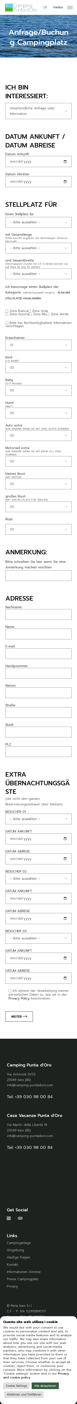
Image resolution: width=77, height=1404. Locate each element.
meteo (58, 7)
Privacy (12, 1286)
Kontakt (12, 1264)
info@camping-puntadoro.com (30, 1085)
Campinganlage (19, 1243)
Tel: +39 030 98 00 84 (30, 1096)
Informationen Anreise (24, 1272)
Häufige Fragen (18, 1257)
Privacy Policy (19, 998)
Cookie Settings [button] (16, 1386)
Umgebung (15, 1250)
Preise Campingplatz (22, 1279)
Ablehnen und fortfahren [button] (24, 1394)
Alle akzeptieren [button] (45, 1386)
